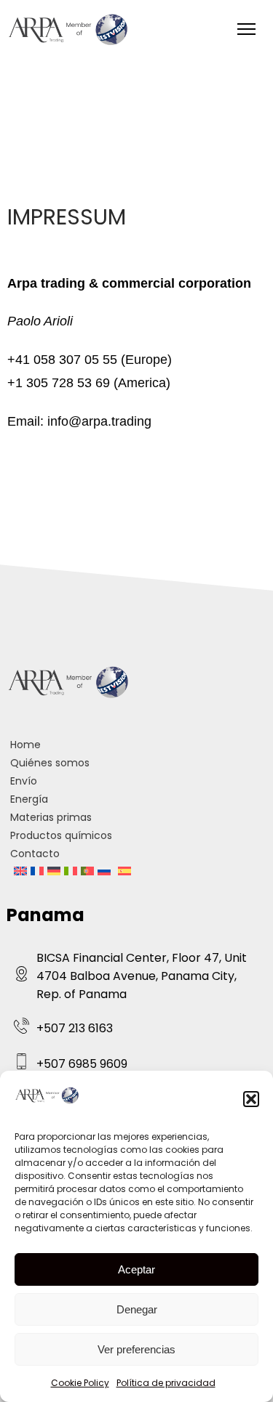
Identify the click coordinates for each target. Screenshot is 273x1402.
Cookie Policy (80, 1383)
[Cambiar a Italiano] (70, 871)
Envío (23, 781)
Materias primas (51, 817)
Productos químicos (61, 835)
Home (25, 744)
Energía (29, 799)
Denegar (136, 1309)
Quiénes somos (50, 762)
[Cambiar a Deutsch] (53, 871)
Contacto (35, 853)
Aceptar (136, 1269)
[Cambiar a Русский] (104, 871)
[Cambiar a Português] (87, 871)
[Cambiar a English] (20, 871)
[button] (251, 1099)
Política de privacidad (165, 1383)
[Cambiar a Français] (37, 871)
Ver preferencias (136, 1349)
